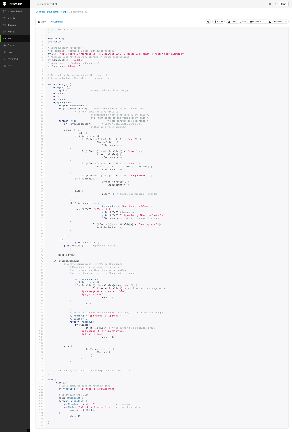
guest (42, 12)
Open (233, 21)
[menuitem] (15, 11)
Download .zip (258, 21)
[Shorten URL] (208, 21)
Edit (244, 21)
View (43, 22)
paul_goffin (53, 12)
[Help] (275, 4)
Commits (58, 22)
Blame (220, 21)
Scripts (64, 12)
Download (279, 21)
